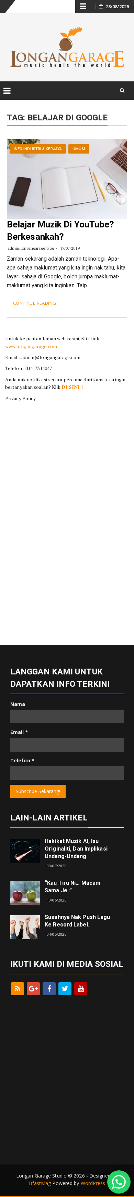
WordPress (93, 1183)
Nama (17, 704)
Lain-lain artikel (49, 818)
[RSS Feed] (17, 988)
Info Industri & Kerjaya (38, 149)
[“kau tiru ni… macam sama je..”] (25, 892)
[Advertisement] (67, 448)
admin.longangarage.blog (31, 248)
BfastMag (40, 1183)
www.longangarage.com (31, 346)
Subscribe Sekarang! (38, 791)
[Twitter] (64, 988)
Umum (78, 149)
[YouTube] (80, 988)
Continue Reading (34, 303)
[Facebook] (49, 988)
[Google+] (33, 988)
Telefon (22, 760)
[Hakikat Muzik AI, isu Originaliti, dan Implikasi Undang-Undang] (25, 850)
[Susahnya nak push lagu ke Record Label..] (25, 926)
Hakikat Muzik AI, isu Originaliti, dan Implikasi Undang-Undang (76, 848)
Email (19, 732)
